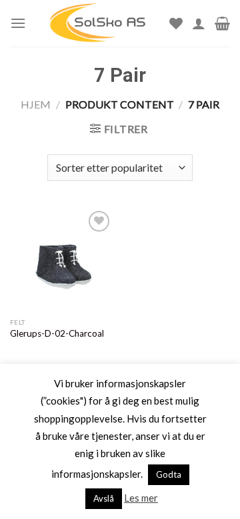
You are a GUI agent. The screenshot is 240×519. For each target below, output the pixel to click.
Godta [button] (168, 474)
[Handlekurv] (222, 23)
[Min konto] (198, 23)
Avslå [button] (103, 498)
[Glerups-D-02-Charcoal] (61, 259)
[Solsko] (97, 23)
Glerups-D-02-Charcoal (57, 333)
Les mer (141, 498)
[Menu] (18, 23)
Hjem (36, 104)
